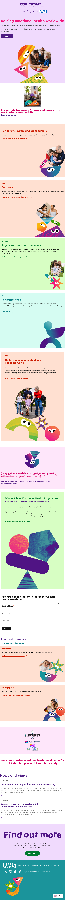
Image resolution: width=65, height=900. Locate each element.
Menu (24, 12)
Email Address (8, 605)
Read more (4, 796)
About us (7, 36)
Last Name (6, 621)
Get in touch (32, 853)
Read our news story (8, 115)
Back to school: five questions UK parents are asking (28, 784)
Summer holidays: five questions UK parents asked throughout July (19, 805)
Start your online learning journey (16, 378)
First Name (6, 613)
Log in (34, 11)
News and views (13, 775)
